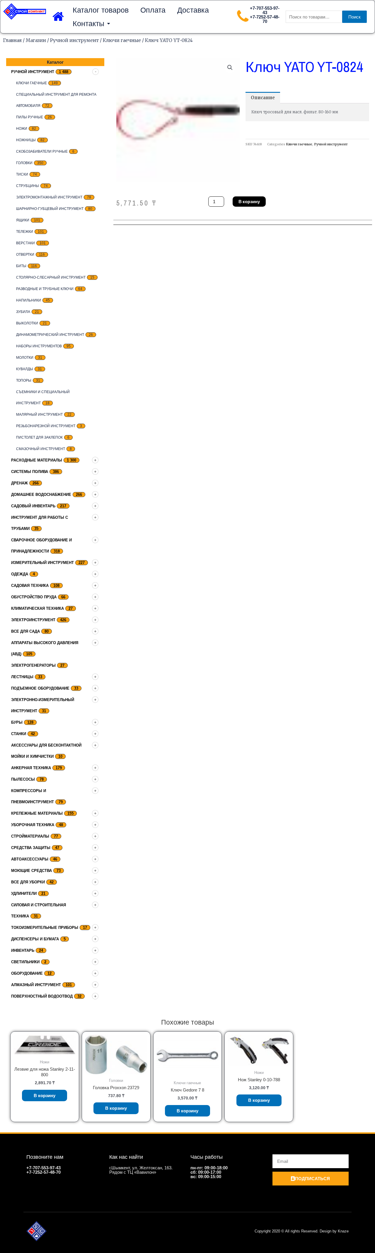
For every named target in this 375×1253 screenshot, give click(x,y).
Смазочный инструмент (40, 449)
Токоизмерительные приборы (44, 927)
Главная (12, 40)
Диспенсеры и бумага (35, 939)
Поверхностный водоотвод (42, 996)
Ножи (21, 129)
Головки (24, 163)
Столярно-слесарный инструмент (51, 277)
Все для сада (25, 631)
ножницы (26, 140)
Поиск (354, 16)
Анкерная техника (31, 768)
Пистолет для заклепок (39, 437)
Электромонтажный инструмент (49, 197)
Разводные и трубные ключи (45, 289)
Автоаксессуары (29, 859)
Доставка (193, 10)
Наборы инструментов (39, 346)
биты (21, 266)
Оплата (153, 10)
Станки (18, 734)
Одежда (19, 574)
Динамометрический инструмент (50, 335)
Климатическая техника (37, 608)
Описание (263, 97)
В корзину (249, 201)
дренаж (19, 483)
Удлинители (24, 893)
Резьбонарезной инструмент (45, 426)
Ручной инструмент (74, 40)
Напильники (28, 300)
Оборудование (27, 973)
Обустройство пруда (34, 597)
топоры (23, 380)
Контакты (88, 23)
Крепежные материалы (37, 813)
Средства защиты (30, 848)
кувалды (24, 369)
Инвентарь (22, 950)
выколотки (27, 323)
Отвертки (25, 254)
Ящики (22, 220)
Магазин (36, 40)
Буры (17, 722)
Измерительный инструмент (42, 562)
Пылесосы (23, 779)
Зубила (23, 312)
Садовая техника (30, 585)
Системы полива (29, 471)
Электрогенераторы (33, 665)
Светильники (25, 962)
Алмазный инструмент (36, 985)
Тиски (22, 174)
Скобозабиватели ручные (42, 151)
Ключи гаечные (122, 40)
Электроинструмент (33, 620)
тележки (24, 232)
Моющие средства (31, 870)
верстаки (25, 243)
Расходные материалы (36, 460)
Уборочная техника (32, 825)
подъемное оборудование (40, 688)
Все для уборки (28, 882)
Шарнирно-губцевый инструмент (49, 209)
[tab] (263, 97)
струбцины (27, 186)
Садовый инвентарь (33, 506)
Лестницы (22, 677)
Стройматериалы (30, 836)
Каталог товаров (101, 10)
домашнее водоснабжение (41, 494)
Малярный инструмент (39, 414)
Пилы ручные (29, 117)
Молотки (24, 358)
